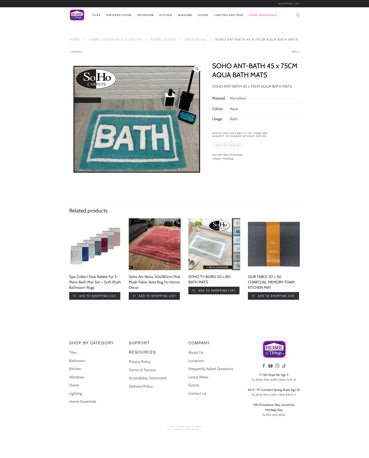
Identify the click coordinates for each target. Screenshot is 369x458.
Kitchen (166, 15)
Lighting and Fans (229, 15)
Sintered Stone (119, 15)
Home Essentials (263, 15)
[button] (197, 68)
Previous (76, 51)
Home (74, 39)
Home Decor (163, 39)
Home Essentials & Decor (115, 39)
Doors (203, 15)
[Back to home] (76, 15)
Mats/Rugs (195, 39)
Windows (185, 15)
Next (295, 51)
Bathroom (146, 15)
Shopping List (289, 3)
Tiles (96, 15)
